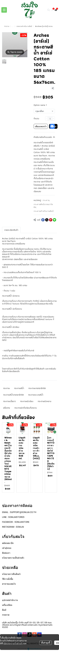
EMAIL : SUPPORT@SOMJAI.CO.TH (19, 512)
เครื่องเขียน (7, 605)
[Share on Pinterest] (50, 219)
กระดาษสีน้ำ (19, 388)
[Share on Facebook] (43, 219)
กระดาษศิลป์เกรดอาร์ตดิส (43, 206)
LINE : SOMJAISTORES (13, 517)
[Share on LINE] (54, 219)
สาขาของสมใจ (9, 584)
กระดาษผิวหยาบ (44, 401)
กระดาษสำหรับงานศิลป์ (24, 26)
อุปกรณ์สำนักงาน (10, 600)
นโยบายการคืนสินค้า (11, 574)
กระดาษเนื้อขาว (9, 401)
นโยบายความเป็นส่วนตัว (13, 643)
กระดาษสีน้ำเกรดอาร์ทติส (13, 394)
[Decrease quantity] (46, 118)
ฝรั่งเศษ (6, 407)
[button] (48, 10)
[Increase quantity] (53, 118)
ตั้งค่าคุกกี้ (45, 642)
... (12, 26)
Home (6, 26)
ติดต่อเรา (6, 553)
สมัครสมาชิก (8, 543)
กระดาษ (46, 200)
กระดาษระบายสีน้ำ (35, 394)
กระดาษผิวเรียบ (26, 401)
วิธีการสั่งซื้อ (7, 579)
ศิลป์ (4, 610)
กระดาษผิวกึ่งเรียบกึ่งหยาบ (25, 407)
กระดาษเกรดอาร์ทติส (37, 388)
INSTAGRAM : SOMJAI (13, 527)
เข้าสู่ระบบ (6, 548)
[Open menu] (4, 10)
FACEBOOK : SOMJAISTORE (15, 522)
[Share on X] (46, 219)
